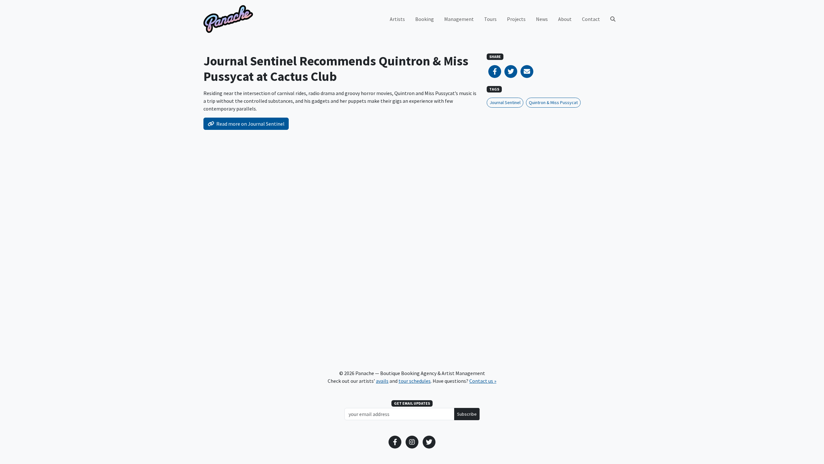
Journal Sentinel (505, 102)
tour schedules (414, 381)
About (565, 19)
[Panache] (228, 19)
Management (459, 19)
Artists (397, 19)
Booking (424, 19)
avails (382, 381)
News (542, 19)
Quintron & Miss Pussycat (553, 102)
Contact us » (482, 381)
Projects (516, 19)
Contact (591, 19)
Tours (490, 19)
